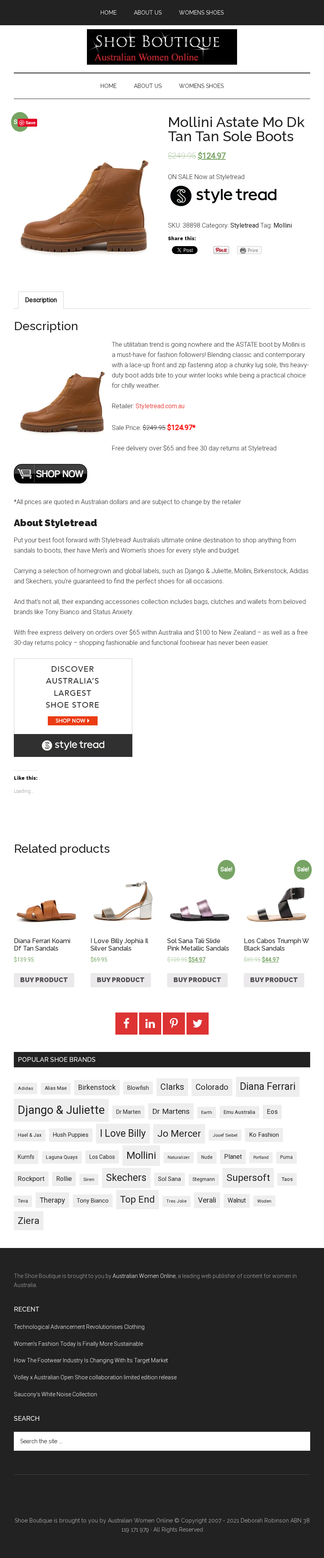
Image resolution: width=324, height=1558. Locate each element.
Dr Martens (171, 1111)
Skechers (126, 1177)
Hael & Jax (29, 1135)
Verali (207, 1200)
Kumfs (26, 1157)
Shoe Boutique (162, 47)
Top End (137, 1199)
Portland (261, 1157)
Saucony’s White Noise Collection (55, 1394)
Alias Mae (56, 1088)
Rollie (64, 1179)
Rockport (31, 1179)
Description (41, 300)
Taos (287, 1179)
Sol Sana (169, 1179)
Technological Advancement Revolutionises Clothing (79, 1327)
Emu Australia (239, 1112)
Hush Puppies (71, 1134)
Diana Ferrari (268, 1086)
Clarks (172, 1087)
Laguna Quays (62, 1157)
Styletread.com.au (160, 406)
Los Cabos (102, 1157)
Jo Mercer (179, 1133)
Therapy (52, 1200)
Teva (23, 1201)
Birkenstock (97, 1087)
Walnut (237, 1200)
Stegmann (203, 1179)
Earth (206, 1112)
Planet (233, 1156)
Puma (286, 1157)
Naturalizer (179, 1157)
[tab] (41, 300)
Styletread (244, 225)
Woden (264, 1201)
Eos (272, 1111)
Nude (207, 1157)
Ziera (29, 1220)
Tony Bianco (93, 1200)
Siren (88, 1179)
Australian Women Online (144, 1276)
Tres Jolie (176, 1201)
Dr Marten (128, 1112)
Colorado (212, 1087)
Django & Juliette (61, 1110)
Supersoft (248, 1177)
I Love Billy (123, 1133)
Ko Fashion (264, 1134)
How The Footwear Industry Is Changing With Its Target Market (91, 1360)
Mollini (282, 225)
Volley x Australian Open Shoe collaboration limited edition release (95, 1377)
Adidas (25, 1088)
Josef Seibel (225, 1135)
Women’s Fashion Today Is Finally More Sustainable (78, 1344)
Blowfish (138, 1088)
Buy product (44, 980)
